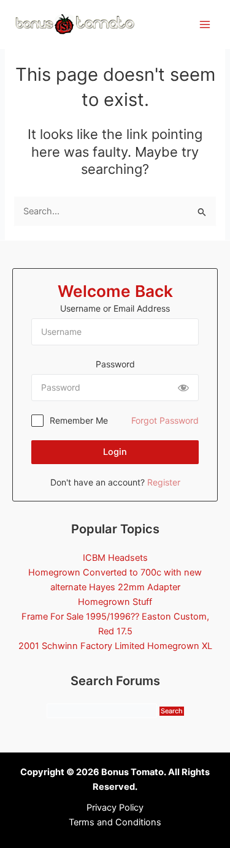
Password (115, 364)
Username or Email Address (115, 308)
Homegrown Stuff (115, 601)
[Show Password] (183, 387)
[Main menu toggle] (205, 24)
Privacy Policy (115, 807)
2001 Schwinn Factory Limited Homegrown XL (115, 645)
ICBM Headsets (115, 557)
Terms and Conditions (115, 822)
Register (163, 482)
